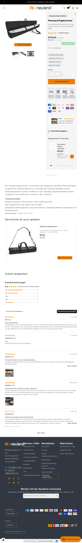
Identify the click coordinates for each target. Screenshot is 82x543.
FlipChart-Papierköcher (48, 226)
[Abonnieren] (56, 496)
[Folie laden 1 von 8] (51, 165)
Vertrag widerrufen (47, 476)
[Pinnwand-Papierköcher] (15, 53)
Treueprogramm (29, 461)
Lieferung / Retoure (30, 457)
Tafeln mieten (28, 450)
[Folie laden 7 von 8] (69, 165)
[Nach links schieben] (39, 264)
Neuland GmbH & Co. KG (17, 531)
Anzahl (50, 69)
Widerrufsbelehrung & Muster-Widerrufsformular (49, 466)
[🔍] (23, 29)
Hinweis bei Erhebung (30, 541)
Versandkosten (56, 47)
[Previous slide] (7, 28)
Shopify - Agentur (8, 533)
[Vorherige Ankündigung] (4, 2)
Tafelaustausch (28, 446)
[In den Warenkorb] (72, 156)
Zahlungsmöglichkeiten (31, 475)
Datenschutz (46, 460)
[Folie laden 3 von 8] (57, 165)
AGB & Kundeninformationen (49, 455)
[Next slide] (39, 28)
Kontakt (44, 450)
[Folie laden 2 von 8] (54, 165)
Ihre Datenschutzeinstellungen (45, 541)
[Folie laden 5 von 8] (63, 165)
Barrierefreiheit (47, 472)
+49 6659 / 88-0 (15, 467)
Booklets (26, 464)
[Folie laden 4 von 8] (60, 165)
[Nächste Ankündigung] (78, 2)
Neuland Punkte (65, 450)
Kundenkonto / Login (67, 446)
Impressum (46, 446)
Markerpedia (27, 468)
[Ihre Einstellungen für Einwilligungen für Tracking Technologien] (3, 539)
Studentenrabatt (29, 453)
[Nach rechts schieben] (73, 165)
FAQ (25, 471)
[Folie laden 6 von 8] (66, 165)
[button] (4, 8)
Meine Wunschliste (67, 453)
